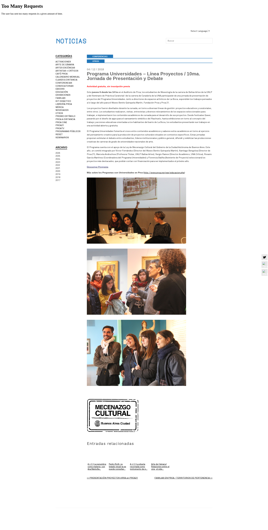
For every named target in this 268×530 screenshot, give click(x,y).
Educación (62, 92)
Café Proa (62, 73)
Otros (95, 61)
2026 (58, 153)
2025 (58, 156)
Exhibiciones (63, 95)
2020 (58, 171)
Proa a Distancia (65, 119)
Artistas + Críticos (67, 71)
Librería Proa (64, 104)
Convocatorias (65, 86)
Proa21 (60, 125)
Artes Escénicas (65, 67)
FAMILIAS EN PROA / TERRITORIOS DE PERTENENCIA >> (183, 478)
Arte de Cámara (65, 64)
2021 (58, 168)
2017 (58, 180)
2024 (58, 159)
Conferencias (64, 83)
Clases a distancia (66, 79)
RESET (59, 134)
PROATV (60, 128)
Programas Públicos (68, 131)
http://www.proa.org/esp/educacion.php (164, 172)
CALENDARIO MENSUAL (68, 77)
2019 (58, 174)
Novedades (62, 110)
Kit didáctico (63, 101)
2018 (58, 177)
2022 (58, 165)
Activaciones (63, 61)
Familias (60, 98)
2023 (58, 162)
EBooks (60, 89)
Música (60, 107)
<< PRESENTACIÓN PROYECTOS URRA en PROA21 (112, 478)
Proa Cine (61, 122)
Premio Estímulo (65, 116)
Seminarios (62, 137)
